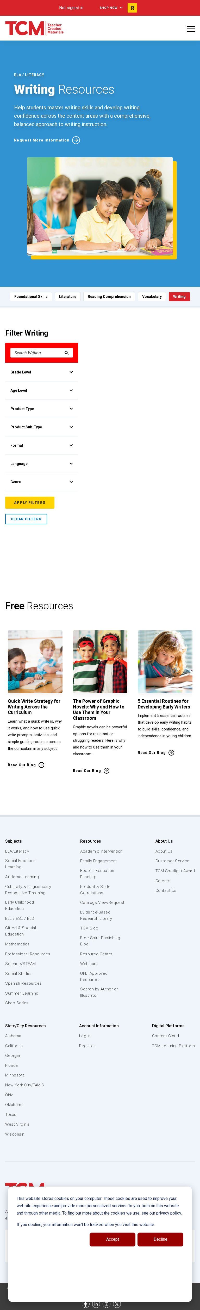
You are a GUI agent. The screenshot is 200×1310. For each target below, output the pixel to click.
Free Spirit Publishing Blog (100, 940)
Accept (112, 1239)
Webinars (89, 963)
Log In (85, 1036)
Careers (163, 880)
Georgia (12, 1055)
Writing (179, 296)
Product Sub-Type (26, 427)
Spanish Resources (23, 983)
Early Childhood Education (19, 905)
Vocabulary (152, 296)
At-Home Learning (22, 877)
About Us (164, 841)
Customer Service (172, 861)
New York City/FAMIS (24, 1085)
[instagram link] (106, 1304)
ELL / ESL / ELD (19, 918)
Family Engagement (98, 861)
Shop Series (17, 1003)
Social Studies (19, 973)
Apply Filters (30, 503)
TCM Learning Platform (173, 1046)
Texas (10, 1114)
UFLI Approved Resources (94, 976)
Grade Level (20, 372)
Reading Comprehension (109, 296)
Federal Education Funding (97, 873)
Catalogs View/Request (102, 902)
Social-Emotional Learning (20, 863)
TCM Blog (89, 928)
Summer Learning (22, 993)
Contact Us (166, 890)
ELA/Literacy (17, 851)
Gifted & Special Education (20, 931)
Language (19, 464)
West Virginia (17, 1124)
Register (87, 1046)
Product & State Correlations (95, 889)
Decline (160, 1239)
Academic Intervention (101, 851)
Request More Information (42, 140)
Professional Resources (27, 954)
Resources (90, 841)
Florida (11, 1065)
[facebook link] (86, 1304)
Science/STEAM (20, 963)
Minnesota (15, 1075)
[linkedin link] (96, 1304)
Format (16, 445)
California (14, 1046)
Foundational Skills (31, 296)
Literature (67, 296)
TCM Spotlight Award (175, 871)
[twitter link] (117, 1304)
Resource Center (96, 954)
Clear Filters (26, 519)
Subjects (13, 841)
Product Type (22, 409)
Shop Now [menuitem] (108, 8)
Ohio (9, 1095)
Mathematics (17, 944)
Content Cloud (165, 1036)
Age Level (18, 390)
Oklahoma (14, 1104)
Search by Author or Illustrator (99, 992)
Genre (15, 482)
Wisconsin (14, 1134)
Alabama (13, 1036)
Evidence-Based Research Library (96, 915)
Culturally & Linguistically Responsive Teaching (28, 889)
